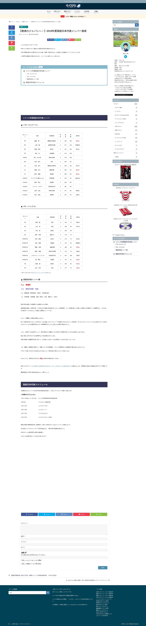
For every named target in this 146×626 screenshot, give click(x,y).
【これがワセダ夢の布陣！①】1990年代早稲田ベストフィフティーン (86, 580)
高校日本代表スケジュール (34, 82)
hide (41, 67)
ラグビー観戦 (126, 107)
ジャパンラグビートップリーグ (104, 599)
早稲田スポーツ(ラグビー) (102, 602)
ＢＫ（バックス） (31, 76)
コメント (24, 523)
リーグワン (126, 111)
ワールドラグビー (126, 149)
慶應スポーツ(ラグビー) (102, 610)
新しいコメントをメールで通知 (31, 560)
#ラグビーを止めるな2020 (126, 115)
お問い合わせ (15, 623)
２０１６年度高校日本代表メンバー (37, 71)
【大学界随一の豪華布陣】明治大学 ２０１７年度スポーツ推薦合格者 (50, 366)
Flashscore (99, 613)
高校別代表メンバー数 (32, 79)
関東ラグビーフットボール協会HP (104, 593)
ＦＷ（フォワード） (31, 73)
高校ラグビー (23, 26)
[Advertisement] (64, 100)
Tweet (11, 33)
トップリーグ (126, 141)
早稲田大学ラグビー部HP (102, 601)
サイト (23, 547)
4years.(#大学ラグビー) (102, 611)
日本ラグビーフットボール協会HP (104, 591)
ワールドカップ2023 (126, 119)
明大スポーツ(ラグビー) (102, 606)
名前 (23, 536)
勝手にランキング (125, 153)
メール (24, 541)
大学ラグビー (126, 126)
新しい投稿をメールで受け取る (31, 563)
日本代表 (126, 134)
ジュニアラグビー (126, 122)
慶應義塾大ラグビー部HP (102, 608)
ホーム (9, 623)
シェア (11, 28)
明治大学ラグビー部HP (102, 604)
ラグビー (125, 103)
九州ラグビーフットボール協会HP (104, 597)
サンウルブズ (126, 145)
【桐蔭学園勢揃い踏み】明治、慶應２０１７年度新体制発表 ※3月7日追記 (33, 575)
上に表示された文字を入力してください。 (34, 554)
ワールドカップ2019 (126, 137)
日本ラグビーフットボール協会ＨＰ (40, 272)
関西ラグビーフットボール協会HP (104, 595)
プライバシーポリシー (25, 623)
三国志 (126, 156)
